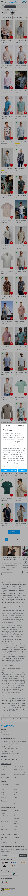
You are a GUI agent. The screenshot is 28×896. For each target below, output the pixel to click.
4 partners (17, 441)
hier (23, 458)
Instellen (5, 470)
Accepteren (22, 470)
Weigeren (13, 470)
